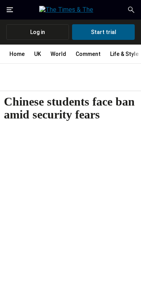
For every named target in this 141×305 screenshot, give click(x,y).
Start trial (103, 32)
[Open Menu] (10, 10)
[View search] (131, 10)
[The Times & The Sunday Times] (70, 10)
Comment (88, 54)
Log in (37, 32)
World (58, 54)
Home (17, 54)
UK (37, 54)
